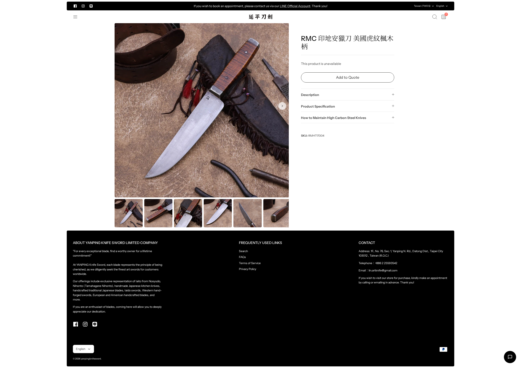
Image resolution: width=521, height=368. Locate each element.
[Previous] (154, 6)
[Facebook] (75, 6)
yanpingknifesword (91, 358)
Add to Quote (347, 77)
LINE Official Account (295, 6)
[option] (202, 110)
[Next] (366, 6)
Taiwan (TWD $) (422, 5)
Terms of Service (250, 263)
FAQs (242, 257)
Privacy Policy (247, 269)
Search (243, 251)
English (440, 5)
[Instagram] (83, 6)
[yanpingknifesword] (260, 17)
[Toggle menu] (77, 16)
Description (310, 95)
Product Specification (318, 106)
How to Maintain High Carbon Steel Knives (333, 118)
